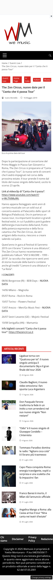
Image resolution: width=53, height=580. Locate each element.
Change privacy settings (41, 577)
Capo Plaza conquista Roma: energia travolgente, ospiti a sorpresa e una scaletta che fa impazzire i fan (35, 472)
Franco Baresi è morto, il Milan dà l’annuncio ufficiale (34, 495)
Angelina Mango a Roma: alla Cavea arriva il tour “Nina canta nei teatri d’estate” (35, 513)
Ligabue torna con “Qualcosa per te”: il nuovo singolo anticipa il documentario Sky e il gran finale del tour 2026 (34, 362)
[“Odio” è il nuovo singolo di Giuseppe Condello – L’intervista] (9, 434)
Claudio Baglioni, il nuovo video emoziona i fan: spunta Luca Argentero (33, 386)
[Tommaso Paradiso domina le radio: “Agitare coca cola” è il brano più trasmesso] (9, 450)
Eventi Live (5, 79)
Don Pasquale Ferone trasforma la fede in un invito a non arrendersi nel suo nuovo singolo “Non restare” (34, 408)
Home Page (16, 79)
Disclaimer (18, 539)
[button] (50, 55)
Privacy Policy (32, 539)
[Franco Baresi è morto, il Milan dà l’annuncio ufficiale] (9, 497)
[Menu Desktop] (5, 55)
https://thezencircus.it (21, 332)
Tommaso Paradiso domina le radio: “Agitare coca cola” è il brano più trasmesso (34, 451)
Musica (47, 79)
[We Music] (18, 32)
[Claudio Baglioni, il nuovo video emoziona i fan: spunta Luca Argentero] (9, 385)
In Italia (27, 79)
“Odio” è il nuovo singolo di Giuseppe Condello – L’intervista (34, 432)
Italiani (37, 79)
